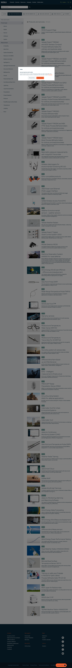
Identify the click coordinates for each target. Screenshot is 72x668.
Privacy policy (50, 74)
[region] (36, 74)
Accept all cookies (40, 77)
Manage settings (32, 77)
